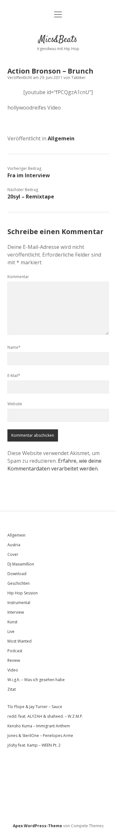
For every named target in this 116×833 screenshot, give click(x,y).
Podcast (14, 650)
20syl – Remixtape (30, 196)
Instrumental (18, 602)
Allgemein (61, 138)
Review (13, 660)
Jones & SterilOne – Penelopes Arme (40, 735)
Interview (15, 612)
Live (11, 631)
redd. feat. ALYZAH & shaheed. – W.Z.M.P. (45, 716)
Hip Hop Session (22, 593)
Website (14, 404)
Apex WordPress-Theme (37, 826)
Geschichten (18, 583)
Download (16, 573)
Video (12, 670)
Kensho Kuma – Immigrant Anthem (38, 726)
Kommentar (18, 276)
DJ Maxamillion (20, 564)
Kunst (12, 622)
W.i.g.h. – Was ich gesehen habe (36, 679)
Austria (13, 545)
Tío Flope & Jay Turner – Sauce (34, 706)
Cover (12, 554)
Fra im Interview (28, 175)
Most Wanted (19, 641)
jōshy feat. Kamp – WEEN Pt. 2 (34, 745)
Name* (14, 347)
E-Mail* (13, 375)
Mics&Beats (58, 39)
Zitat (11, 689)
